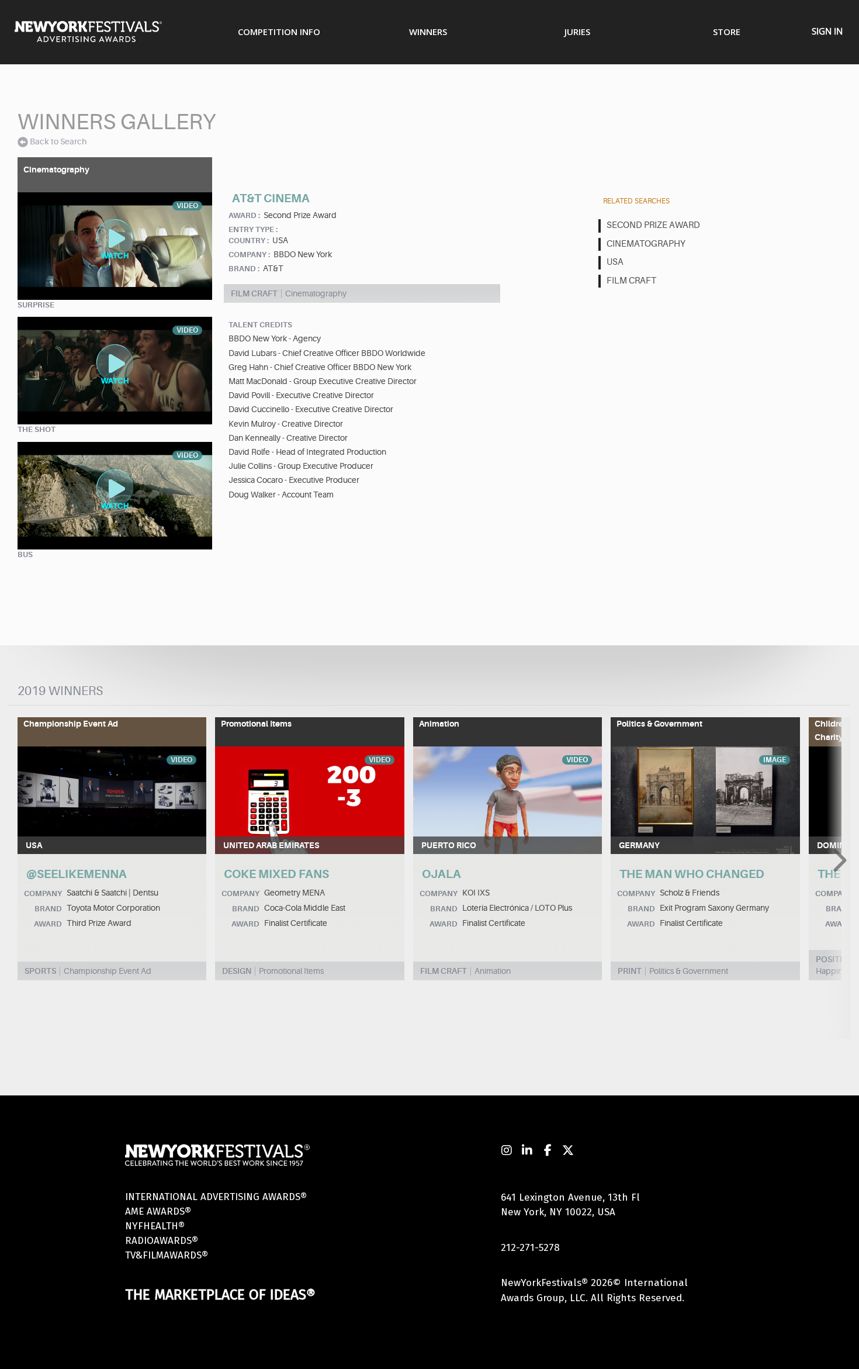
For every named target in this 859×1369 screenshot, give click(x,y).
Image (774, 760)
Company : (249, 254)
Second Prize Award (653, 225)
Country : (248, 240)
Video (181, 760)
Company (43, 893)
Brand (48, 908)
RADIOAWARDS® (161, 1241)
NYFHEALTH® (155, 1226)
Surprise (36, 304)
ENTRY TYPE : (253, 229)
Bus (25, 554)
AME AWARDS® (158, 1211)
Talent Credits (260, 324)
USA (615, 262)
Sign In (827, 31)
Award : (244, 215)
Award (48, 923)
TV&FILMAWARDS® (166, 1255)
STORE (726, 31)
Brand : (243, 268)
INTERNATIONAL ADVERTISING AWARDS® (216, 1197)
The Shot (37, 429)
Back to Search (58, 141)
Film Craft (631, 281)
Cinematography (646, 244)
